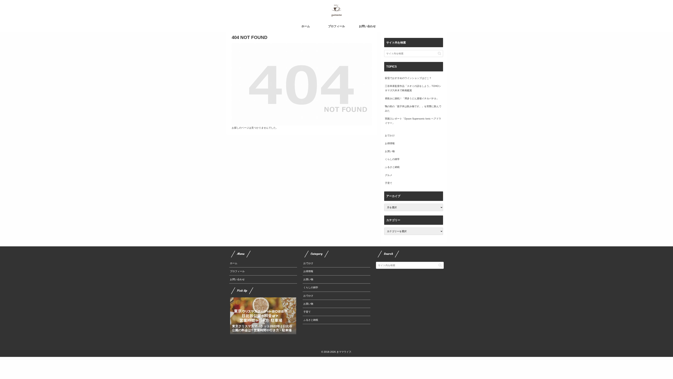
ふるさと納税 (310, 319)
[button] (439, 53)
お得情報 (308, 271)
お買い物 (308, 279)
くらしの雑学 (310, 287)
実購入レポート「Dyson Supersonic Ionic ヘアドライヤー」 (413, 120)
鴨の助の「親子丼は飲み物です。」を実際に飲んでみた (413, 108)
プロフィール (237, 271)
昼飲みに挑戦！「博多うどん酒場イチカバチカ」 (412, 98)
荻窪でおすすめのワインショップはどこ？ (408, 78)
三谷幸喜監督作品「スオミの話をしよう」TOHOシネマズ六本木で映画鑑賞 (413, 88)
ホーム (233, 263)
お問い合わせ (237, 279)
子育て (307, 311)
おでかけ (308, 263)
